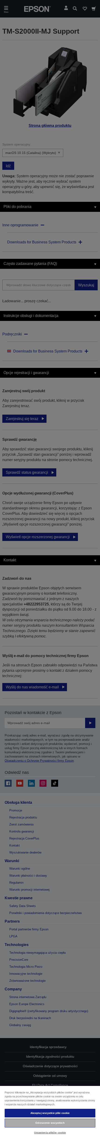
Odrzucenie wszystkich (49, 1122)
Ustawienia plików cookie (50, 1132)
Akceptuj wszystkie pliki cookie (50, 1113)
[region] (50, 1111)
